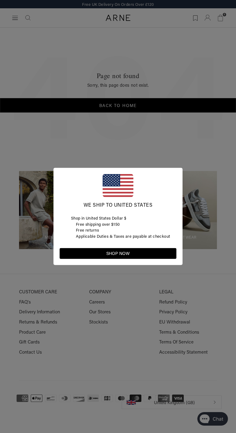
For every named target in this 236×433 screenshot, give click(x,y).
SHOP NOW (118, 253)
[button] (171, 253)
